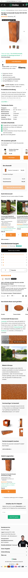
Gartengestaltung (10, 10)
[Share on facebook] (23, 296)
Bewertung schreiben (14, 250)
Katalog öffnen (2, 5)
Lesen (4, 101)
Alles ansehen (5, 239)
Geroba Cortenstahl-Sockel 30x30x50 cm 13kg (8, 474)
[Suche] (4, 5)
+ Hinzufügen (11, 157)
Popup (21, 55)
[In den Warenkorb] (11, 235)
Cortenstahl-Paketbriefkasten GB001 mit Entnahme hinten (8, 218)
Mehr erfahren (19, 420)
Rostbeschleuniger (18, 327)
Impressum (14, 545)
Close (14, 548)
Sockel (16, 10)
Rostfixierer (4, 330)
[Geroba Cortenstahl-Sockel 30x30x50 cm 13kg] (8, 465)
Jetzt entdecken (6, 449)
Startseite (3, 10)
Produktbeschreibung (8, 89)
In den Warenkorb (16, 61)
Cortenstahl (4, 321)
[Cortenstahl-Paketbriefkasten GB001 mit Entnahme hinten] (8, 207)
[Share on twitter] (26, 296)
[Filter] (5, 270)
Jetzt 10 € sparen (14, 517)
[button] (1, 1)
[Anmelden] (23, 5)
